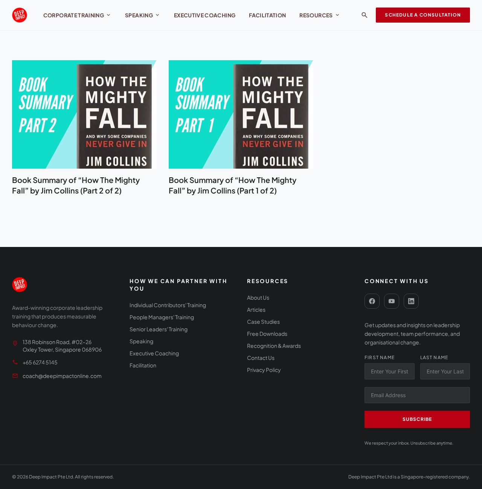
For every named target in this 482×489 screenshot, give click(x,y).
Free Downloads (267, 333)
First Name (380, 357)
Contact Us (261, 357)
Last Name (434, 357)
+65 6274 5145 (40, 362)
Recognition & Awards (274, 345)
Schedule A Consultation (423, 15)
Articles (256, 309)
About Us (258, 297)
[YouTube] (391, 301)
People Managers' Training (162, 317)
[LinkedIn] (411, 301)
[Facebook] (372, 301)
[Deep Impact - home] (19, 15)
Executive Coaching (204, 15)
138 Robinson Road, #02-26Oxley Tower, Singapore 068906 (62, 345)
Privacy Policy (264, 369)
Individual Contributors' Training (168, 305)
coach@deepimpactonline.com (62, 375)
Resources (319, 15)
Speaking (142, 15)
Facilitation (267, 15)
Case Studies (263, 321)
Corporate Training (77, 15)
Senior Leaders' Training (159, 329)
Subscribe (417, 419)
